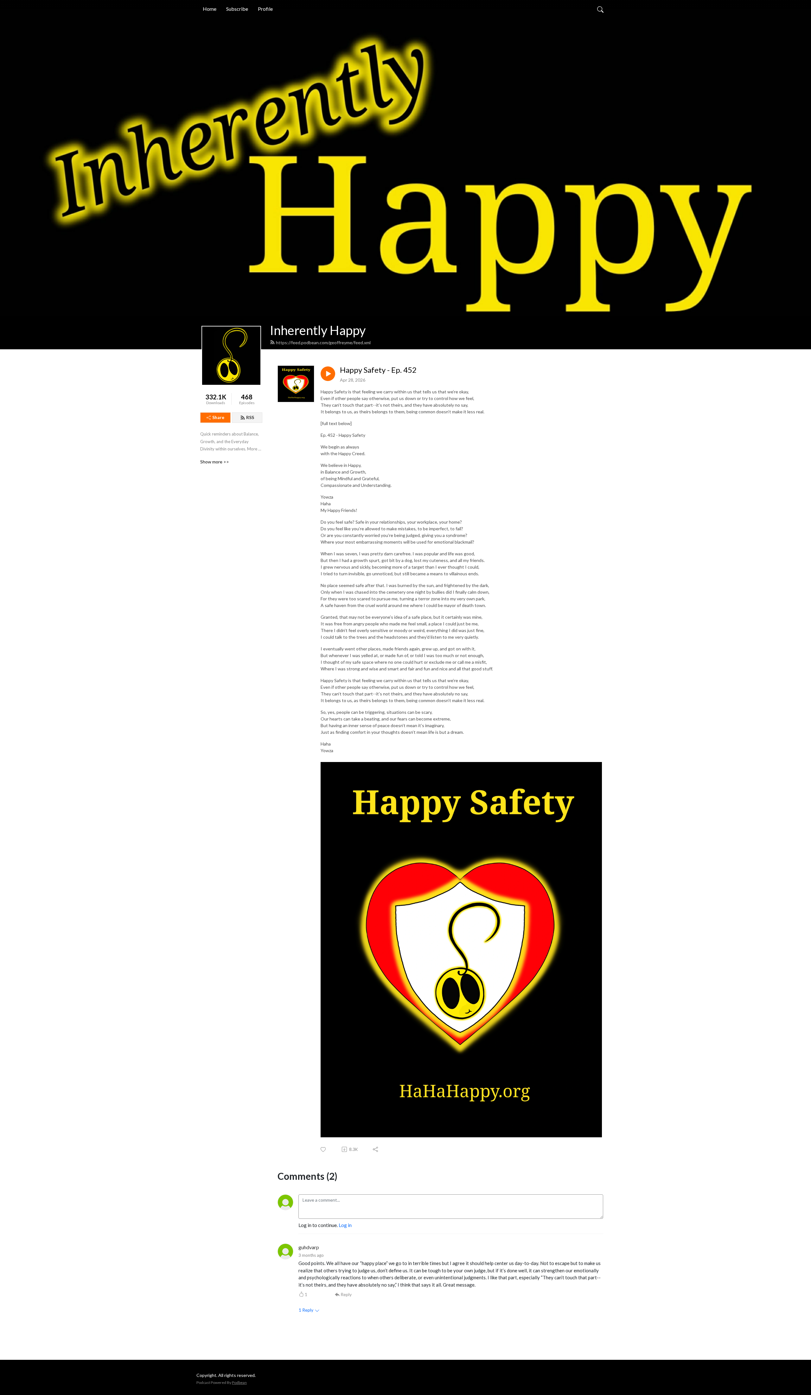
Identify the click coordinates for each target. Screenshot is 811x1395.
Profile (265, 9)
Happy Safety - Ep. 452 (378, 369)
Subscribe (237, 9)
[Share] (376, 1149)
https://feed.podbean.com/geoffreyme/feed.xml (323, 342)
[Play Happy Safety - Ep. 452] (328, 373)
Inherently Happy (318, 330)
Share (218, 417)
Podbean (239, 1382)
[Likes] (323, 1149)
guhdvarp (308, 1247)
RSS (250, 417)
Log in (345, 1225)
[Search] (600, 9)
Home (209, 9)
